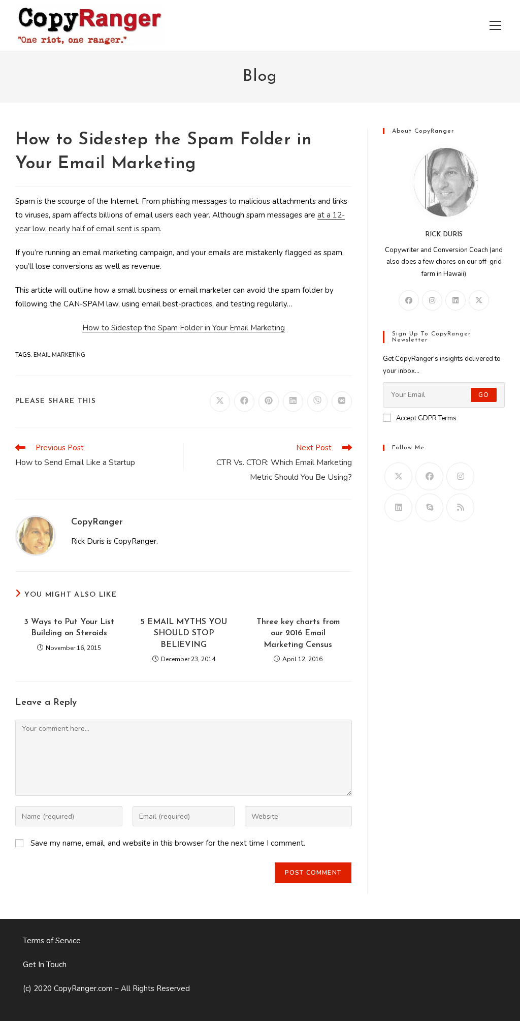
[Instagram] (432, 300)
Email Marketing (59, 355)
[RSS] (460, 507)
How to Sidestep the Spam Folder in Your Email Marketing (183, 328)
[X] (479, 300)
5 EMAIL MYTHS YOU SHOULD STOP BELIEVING (183, 633)
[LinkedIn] (455, 300)
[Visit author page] (35, 535)
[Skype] (429, 507)
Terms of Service (52, 941)
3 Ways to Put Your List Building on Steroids (69, 627)
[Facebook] (409, 300)
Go (483, 395)
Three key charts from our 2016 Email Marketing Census (298, 633)
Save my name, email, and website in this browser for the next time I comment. (167, 843)
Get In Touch (45, 965)
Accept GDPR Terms (426, 418)
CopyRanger (97, 522)
